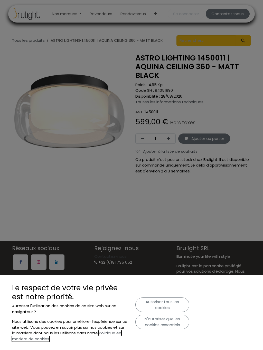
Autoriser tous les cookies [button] (162, 304)
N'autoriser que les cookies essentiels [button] (162, 321)
